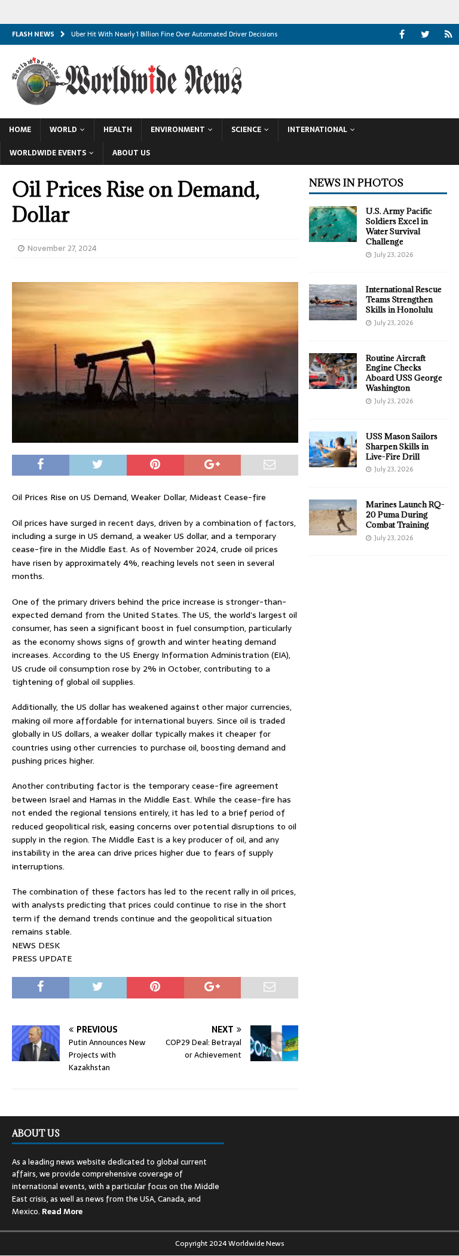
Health (117, 130)
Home (20, 130)
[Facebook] (401, 34)
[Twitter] (425, 34)
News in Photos (356, 182)
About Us (131, 153)
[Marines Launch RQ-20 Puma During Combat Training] (333, 517)
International (317, 130)
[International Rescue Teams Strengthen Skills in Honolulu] (333, 302)
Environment (178, 130)
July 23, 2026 (393, 254)
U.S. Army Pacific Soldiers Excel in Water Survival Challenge (399, 226)
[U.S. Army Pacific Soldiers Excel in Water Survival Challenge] (333, 224)
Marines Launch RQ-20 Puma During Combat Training (405, 514)
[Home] (448, 34)
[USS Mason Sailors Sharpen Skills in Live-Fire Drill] (333, 449)
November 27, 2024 (62, 248)
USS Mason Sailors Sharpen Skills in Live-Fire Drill (401, 446)
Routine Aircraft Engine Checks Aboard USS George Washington (404, 373)
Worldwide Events (48, 153)
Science (246, 130)
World (63, 130)
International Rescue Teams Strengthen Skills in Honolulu (404, 299)
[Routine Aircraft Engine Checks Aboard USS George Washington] (333, 371)
